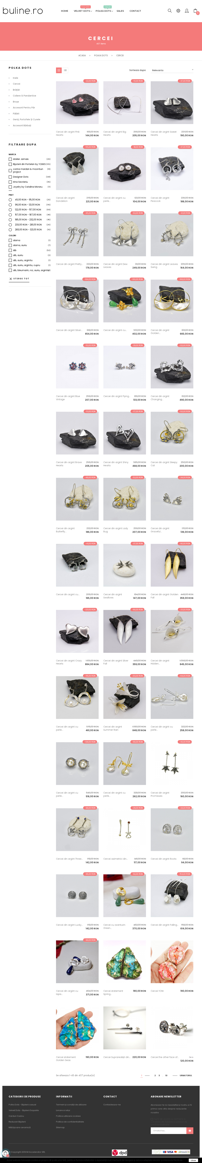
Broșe (16, 101)
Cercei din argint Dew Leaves (115, 266)
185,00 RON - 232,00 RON (28, 219)
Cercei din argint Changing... (160, 398)
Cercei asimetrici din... (115, 858)
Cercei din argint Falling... (164, 924)
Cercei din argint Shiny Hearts (115, 464)
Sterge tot (19, 279)
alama (16, 240)
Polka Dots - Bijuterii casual (22, 1104)
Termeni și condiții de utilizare (71, 1104)
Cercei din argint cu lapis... (67, 992)
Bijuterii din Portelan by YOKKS (29, 164)
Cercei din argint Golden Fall (164, 596)
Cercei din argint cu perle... (114, 199)
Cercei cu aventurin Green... (114, 926)
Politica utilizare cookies (68, 1116)
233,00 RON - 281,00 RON (28, 224)
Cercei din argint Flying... (116, 396)
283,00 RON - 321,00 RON (28, 229)
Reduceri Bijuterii (17, 1121)
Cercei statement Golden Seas (66, 1059)
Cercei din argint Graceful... (160, 530)
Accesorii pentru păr (24, 107)
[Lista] (65, 70)
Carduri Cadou (16, 1116)
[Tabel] (59, 70)
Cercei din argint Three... (69, 858)
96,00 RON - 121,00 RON (27, 204)
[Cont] (187, 11)
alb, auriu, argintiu (23, 260)
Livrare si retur (63, 1110)
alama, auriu (20, 245)
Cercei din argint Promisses (160, 794)
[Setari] (178, 11)
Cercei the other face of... (165, 1057)
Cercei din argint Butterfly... (65, 530)
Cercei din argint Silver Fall (115, 662)
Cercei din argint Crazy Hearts (69, 662)
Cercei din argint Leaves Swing (164, 266)
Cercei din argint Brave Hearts (69, 464)
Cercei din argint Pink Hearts (68, 133)
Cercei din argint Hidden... (160, 662)
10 (166, 1075)
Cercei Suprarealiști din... (117, 1057)
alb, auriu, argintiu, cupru (26, 265)
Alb (14, 250)
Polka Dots (20, 68)
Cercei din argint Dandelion (65, 199)
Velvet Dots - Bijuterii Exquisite (24, 1110)
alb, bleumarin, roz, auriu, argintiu (31, 270)
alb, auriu (18, 255)
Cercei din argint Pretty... (69, 264)
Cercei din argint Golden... (160, 332)
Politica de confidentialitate (70, 1121)
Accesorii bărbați (22, 125)
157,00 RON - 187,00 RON (28, 214)
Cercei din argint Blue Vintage (68, 398)
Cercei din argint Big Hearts (114, 133)
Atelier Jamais (21, 159)
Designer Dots (20, 177)
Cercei (16, 84)
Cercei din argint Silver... (69, 330)
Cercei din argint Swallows (112, 596)
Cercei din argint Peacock (160, 199)
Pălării (16, 113)
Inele (15, 78)
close (193, 1160)
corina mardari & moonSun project (31, 170)
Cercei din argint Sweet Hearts (164, 133)
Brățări (16, 90)
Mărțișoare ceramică (20, 1127)
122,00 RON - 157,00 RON (28, 209)
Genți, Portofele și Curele (26, 119)
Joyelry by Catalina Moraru (27, 187)
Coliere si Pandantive (24, 95)
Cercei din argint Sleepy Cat (164, 464)
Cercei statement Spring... (113, 992)
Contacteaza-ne (112, 1104)
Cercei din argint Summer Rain (112, 728)
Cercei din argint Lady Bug (115, 530)
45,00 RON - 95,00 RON (27, 199)
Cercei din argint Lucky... (69, 924)
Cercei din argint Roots (163, 858)
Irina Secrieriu (20, 182)
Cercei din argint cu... (115, 330)
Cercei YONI (157, 991)
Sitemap (60, 1127)
